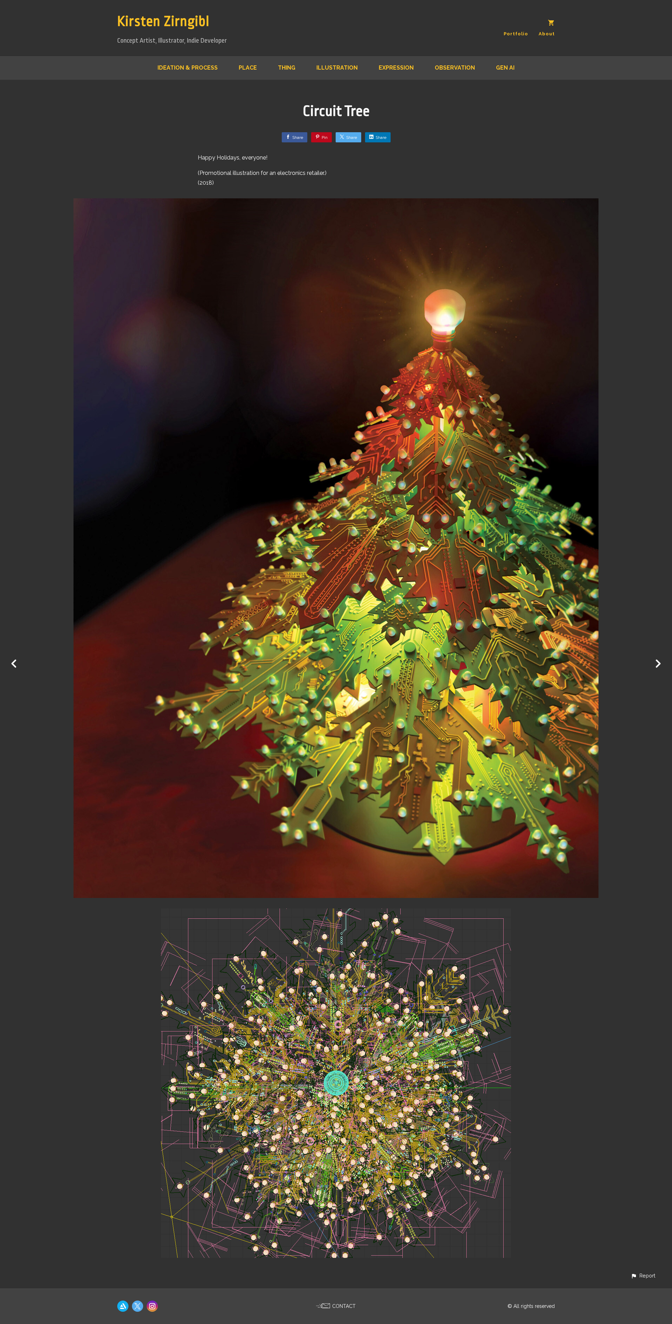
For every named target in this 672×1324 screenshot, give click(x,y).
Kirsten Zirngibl (163, 21)
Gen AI (505, 67)
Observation (455, 67)
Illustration (337, 67)
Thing (286, 67)
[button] (643, 1275)
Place (248, 67)
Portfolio (516, 33)
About (547, 33)
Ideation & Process (188, 67)
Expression (396, 67)
